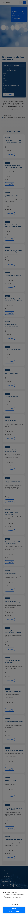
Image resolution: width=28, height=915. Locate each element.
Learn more (5, 900)
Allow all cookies (14, 911)
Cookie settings (14, 904)
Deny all (14, 908)
